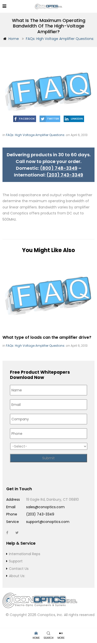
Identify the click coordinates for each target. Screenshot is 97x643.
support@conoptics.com (47, 521)
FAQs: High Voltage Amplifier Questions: (60, 38)
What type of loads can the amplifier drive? (46, 337)
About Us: (17, 575)
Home (13, 38)
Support (16, 561)
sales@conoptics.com (45, 506)
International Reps (24, 553)
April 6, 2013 (79, 135)
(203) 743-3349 (65, 175)
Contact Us (19, 568)
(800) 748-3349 (58, 168)
